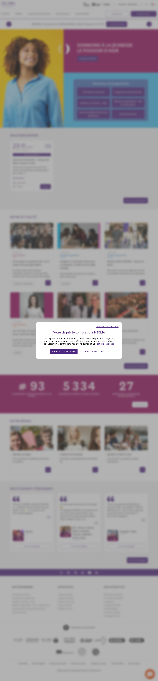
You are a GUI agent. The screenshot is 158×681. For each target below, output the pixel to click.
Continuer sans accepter (107, 326)
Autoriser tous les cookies (64, 351)
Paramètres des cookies (94, 351)
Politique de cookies (105, 343)
